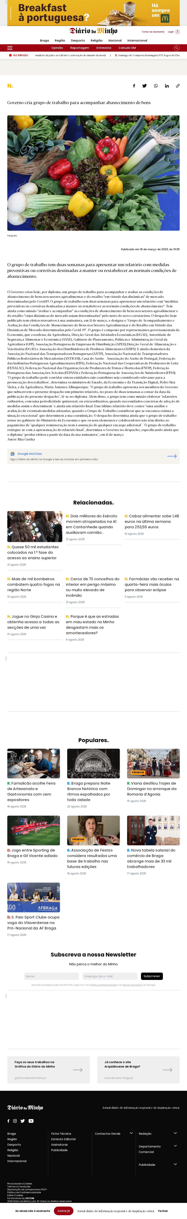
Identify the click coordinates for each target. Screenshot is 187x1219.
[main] (93, 583)
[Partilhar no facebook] (134, 86)
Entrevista (103, 48)
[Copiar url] (178, 86)
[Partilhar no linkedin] (167, 86)
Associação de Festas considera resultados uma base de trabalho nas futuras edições (92, 822)
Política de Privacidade (103, 985)
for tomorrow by (20, 1198)
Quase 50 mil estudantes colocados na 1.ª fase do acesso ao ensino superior (34, 517)
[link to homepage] (93, 31)
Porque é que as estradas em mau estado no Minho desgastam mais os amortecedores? (91, 620)
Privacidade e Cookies (19, 1183)
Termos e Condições (18, 1186)
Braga (11, 1134)
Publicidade (59, 1150)
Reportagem (79, 48)
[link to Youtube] (31, 1121)
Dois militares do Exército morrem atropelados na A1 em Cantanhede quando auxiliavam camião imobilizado (92, 522)
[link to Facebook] (8, 1121)
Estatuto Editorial (63, 1139)
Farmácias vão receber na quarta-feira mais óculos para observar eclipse (150, 582)
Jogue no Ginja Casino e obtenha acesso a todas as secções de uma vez (33, 620)
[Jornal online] (26, 33)
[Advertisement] (93, 682)
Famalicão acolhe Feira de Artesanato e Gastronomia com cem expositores (31, 755)
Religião (97, 40)
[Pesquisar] (177, 48)
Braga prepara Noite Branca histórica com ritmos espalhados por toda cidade (92, 755)
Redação (145, 1134)
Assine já (64, 1211)
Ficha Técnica (61, 1134)
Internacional (137, 40)
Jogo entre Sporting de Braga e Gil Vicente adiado (33, 820)
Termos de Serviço (132, 985)
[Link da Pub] (93, 13)
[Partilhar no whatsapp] (156, 86)
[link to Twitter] (22, 1121)
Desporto (78, 40)
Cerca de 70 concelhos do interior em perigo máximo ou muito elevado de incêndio (93, 582)
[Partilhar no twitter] (144, 86)
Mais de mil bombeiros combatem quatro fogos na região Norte (32, 580)
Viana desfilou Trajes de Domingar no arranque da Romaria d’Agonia (152, 753)
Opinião (57, 48)
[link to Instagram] (15, 1121)
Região (60, 40)
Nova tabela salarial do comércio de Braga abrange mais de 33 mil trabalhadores (152, 822)
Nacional (115, 40)
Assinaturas (59, 1145)
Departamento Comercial (150, 1149)
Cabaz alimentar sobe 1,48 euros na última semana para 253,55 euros (151, 517)
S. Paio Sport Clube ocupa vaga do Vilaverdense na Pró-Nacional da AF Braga (33, 889)
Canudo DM (127, 48)
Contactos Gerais (107, 1134)
